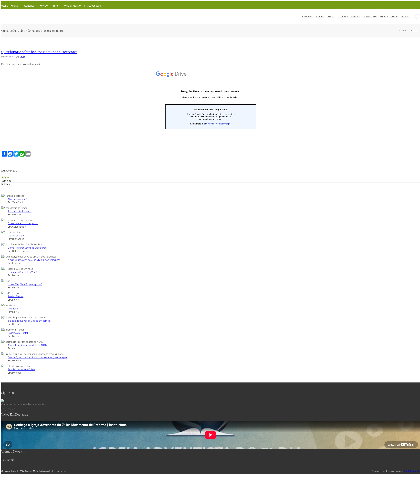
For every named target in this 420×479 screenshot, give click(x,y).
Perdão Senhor (15, 296)
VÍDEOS (394, 16)
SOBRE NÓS (28, 6)
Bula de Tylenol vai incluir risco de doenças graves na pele (37, 357)
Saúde (22, 57)
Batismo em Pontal (18, 333)
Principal (402, 30)
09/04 (11, 57)
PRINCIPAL (307, 16)
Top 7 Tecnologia (412, 471)
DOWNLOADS (370, 16)
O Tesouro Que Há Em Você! (22, 272)
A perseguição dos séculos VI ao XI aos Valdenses (34, 260)
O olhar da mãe (16, 235)
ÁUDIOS (384, 16)
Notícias (414, 30)
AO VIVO (44, 6)
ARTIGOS (319, 16)
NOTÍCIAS (343, 16)
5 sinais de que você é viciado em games (29, 320)
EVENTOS (405, 16)
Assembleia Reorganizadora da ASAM (27, 345)
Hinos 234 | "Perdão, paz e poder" (25, 284)
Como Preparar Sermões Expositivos (27, 247)
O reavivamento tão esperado (23, 223)
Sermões (6, 180)
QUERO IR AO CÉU (9, 6)
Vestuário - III (14, 308)
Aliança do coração (18, 199)
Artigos (5, 177)
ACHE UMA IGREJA (72, 6)
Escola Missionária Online (21, 369)
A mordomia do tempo (20, 211)
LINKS (55, 6)
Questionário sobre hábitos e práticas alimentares (39, 52)
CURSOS (331, 16)
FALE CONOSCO (94, 6)
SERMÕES (355, 16)
